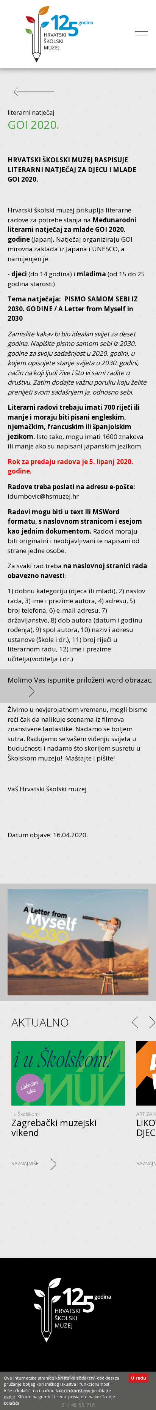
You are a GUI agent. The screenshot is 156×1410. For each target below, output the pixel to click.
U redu (138, 1378)
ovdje (9, 1396)
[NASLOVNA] (72, 1310)
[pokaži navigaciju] (141, 34)
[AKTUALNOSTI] (38, 95)
